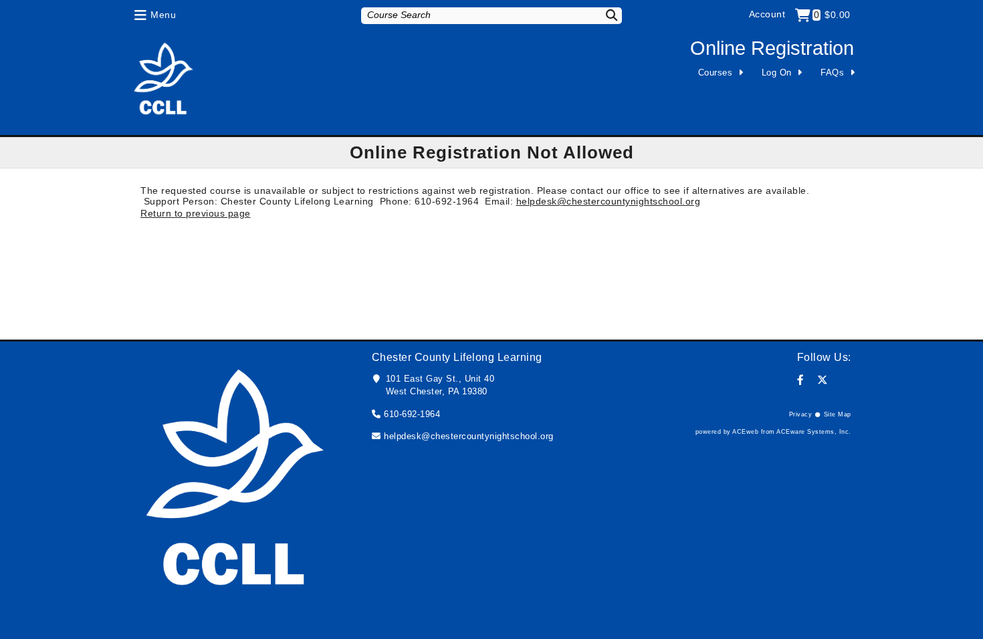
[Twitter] (823, 380)
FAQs (832, 73)
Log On (777, 73)
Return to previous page (195, 213)
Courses (715, 73)
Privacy (800, 414)
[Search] (603, 15)
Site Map (837, 414)
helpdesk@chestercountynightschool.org (608, 201)
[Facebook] (800, 380)
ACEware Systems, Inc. (813, 431)
